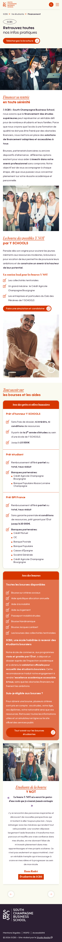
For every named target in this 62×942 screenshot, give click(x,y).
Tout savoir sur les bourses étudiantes (29, 732)
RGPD (26, 933)
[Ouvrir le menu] (57, 4)
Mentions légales (11, 933)
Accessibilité (39, 933)
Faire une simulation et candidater (25, 309)
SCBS (5, 14)
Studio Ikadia (44, 938)
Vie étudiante (17, 14)
